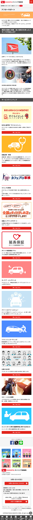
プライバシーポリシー (6, 507)
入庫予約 (15, 518)
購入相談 (11, 518)
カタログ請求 (26, 519)
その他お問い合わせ (30, 519)
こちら (21, 5)
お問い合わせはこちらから (16, 483)
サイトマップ (6, 508)
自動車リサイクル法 (17, 510)
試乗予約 (2, 518)
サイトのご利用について (15, 508)
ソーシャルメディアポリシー (18, 507)
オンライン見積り (7, 519)
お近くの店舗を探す (16, 501)
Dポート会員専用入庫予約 (21, 519)
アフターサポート (8, 9)
